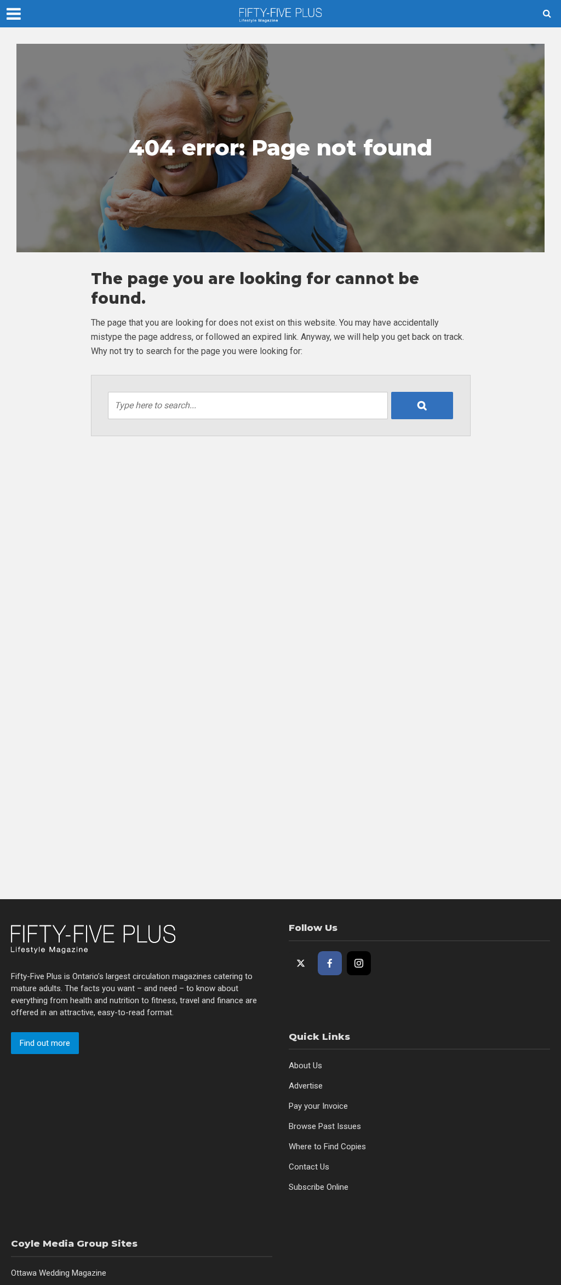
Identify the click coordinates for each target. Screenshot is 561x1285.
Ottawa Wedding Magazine (58, 1273)
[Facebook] (330, 963)
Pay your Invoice (318, 1106)
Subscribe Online (318, 1187)
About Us (305, 1065)
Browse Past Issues (325, 1126)
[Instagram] (359, 963)
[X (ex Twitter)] (301, 963)
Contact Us (309, 1167)
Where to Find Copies (327, 1146)
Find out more (45, 1043)
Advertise (306, 1086)
